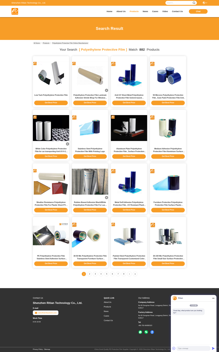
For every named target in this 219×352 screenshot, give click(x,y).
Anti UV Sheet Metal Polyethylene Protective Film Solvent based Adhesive (129, 98)
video (165, 11)
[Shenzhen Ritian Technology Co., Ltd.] (23, 11)
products (134, 11)
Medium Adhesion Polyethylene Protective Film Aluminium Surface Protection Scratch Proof (168, 151)
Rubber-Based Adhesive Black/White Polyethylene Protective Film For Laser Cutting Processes (90, 205)
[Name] (194, 2)
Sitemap (47, 349)
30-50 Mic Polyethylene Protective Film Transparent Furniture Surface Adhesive (90, 258)
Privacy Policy (38, 349)
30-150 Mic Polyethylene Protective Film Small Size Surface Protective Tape (168, 258)
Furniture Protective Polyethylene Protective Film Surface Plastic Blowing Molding (168, 205)
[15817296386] (140, 332)
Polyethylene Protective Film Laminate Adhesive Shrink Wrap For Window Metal (90, 98)
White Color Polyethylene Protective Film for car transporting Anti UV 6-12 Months (51, 151)
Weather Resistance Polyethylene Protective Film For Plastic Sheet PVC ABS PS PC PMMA (51, 205)
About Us (107, 302)
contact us (177, 11)
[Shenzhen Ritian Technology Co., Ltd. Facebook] (152, 332)
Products (46, 43)
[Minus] (213, 298)
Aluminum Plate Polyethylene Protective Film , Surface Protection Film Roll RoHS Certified (129, 151)
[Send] (213, 348)
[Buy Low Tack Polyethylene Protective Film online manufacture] (51, 74)
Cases (106, 316)
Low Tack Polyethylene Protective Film (51, 95)
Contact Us (108, 320)
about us (121, 11)
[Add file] (173, 348)
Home (109, 11)
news (145, 11)
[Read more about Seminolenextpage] (129, 274)
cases (155, 11)
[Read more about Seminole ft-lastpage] (135, 274)
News (106, 311)
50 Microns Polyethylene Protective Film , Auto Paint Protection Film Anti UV (168, 98)
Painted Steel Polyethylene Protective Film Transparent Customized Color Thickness (129, 258)
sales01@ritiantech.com (47, 313)
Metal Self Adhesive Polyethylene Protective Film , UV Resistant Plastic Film (129, 205)
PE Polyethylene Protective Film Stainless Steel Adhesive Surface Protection (51, 258)
